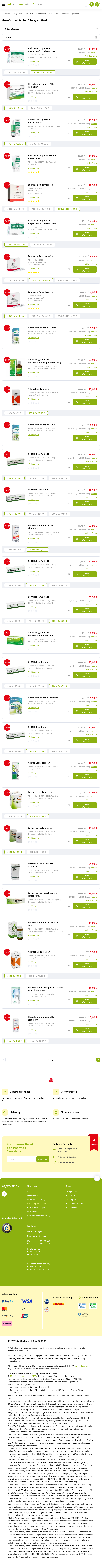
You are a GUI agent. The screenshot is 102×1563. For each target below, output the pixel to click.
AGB (29, 1191)
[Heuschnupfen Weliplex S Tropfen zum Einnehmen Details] (51, 995)
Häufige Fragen (72, 1191)
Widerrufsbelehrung (36, 1199)
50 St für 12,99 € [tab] (14, 816)
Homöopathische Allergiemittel (66, 13)
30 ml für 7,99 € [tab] (14, 549)
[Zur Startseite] (18, 4)
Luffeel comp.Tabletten (40, 792)
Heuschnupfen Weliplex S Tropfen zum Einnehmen (45, 989)
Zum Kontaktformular (37, 1236)
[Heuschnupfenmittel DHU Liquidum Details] (51, 533)
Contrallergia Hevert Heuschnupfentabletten (40, 634)
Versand (94, 52)
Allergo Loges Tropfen (39, 762)
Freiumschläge (72, 1195)
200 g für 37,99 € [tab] (59, 514)
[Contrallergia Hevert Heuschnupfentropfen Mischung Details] (51, 367)
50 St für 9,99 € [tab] (14, 413)
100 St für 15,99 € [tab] (15, 108)
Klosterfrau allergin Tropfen (42, 327)
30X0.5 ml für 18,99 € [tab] (67, 209)
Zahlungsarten (72, 1199)
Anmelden (43, 1159)
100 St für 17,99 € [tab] (37, 413)
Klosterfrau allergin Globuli (42, 424)
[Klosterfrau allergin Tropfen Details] (51, 336)
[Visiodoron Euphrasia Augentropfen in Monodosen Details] (51, 56)
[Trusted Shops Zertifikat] (7, 1228)
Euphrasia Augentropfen (40, 184)
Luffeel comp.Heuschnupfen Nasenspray (42, 894)
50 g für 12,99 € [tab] (14, 514)
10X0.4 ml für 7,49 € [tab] (16, 72)
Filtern (7, 37)
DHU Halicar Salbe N (38, 454)
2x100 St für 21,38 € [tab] (40, 108)
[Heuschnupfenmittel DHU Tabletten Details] (51, 92)
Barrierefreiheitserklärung (38, 1215)
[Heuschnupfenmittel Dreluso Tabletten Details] (51, 930)
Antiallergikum (44, 13)
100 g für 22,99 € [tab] (36, 478)
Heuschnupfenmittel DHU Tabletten (41, 85)
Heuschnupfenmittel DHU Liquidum (41, 527)
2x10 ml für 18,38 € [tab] (39, 144)
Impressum (32, 1211)
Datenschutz (32, 1195)
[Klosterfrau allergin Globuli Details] (51, 433)
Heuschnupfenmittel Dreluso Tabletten (43, 924)
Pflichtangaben (33, 61)
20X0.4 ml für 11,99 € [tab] (42, 72)
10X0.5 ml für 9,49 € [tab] (41, 209)
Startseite (6, 13)
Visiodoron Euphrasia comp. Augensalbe (42, 157)
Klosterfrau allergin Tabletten (43, 697)
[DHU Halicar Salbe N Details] (51, 462)
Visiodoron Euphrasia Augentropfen (39, 121)
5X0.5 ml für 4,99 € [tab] (15, 209)
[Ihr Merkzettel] (86, 4)
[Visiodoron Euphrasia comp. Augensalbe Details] (51, 163)
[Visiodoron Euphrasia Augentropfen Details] (51, 128)
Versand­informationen (75, 1203)
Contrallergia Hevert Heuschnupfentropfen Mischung (44, 361)
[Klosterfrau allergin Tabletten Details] (51, 706)
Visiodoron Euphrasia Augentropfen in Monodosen (42, 50)
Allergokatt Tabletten (39, 388)
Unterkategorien (12, 29)
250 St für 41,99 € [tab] (38, 816)
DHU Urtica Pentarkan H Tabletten (40, 865)
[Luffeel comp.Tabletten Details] (51, 800)
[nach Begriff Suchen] (33, 4)
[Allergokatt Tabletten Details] (51, 397)
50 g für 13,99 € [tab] (14, 478)
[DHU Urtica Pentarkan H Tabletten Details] (51, 871)
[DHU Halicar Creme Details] (51, 498)
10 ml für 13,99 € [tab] (15, 144)
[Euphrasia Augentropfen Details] (51, 193)
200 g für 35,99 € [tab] (59, 478)
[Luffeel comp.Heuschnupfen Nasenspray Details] (51, 901)
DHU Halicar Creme (38, 489)
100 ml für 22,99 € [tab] (37, 549)
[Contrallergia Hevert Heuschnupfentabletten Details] (51, 640)
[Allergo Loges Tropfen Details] (51, 771)
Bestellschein (71, 1207)
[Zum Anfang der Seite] (97, 1178)
